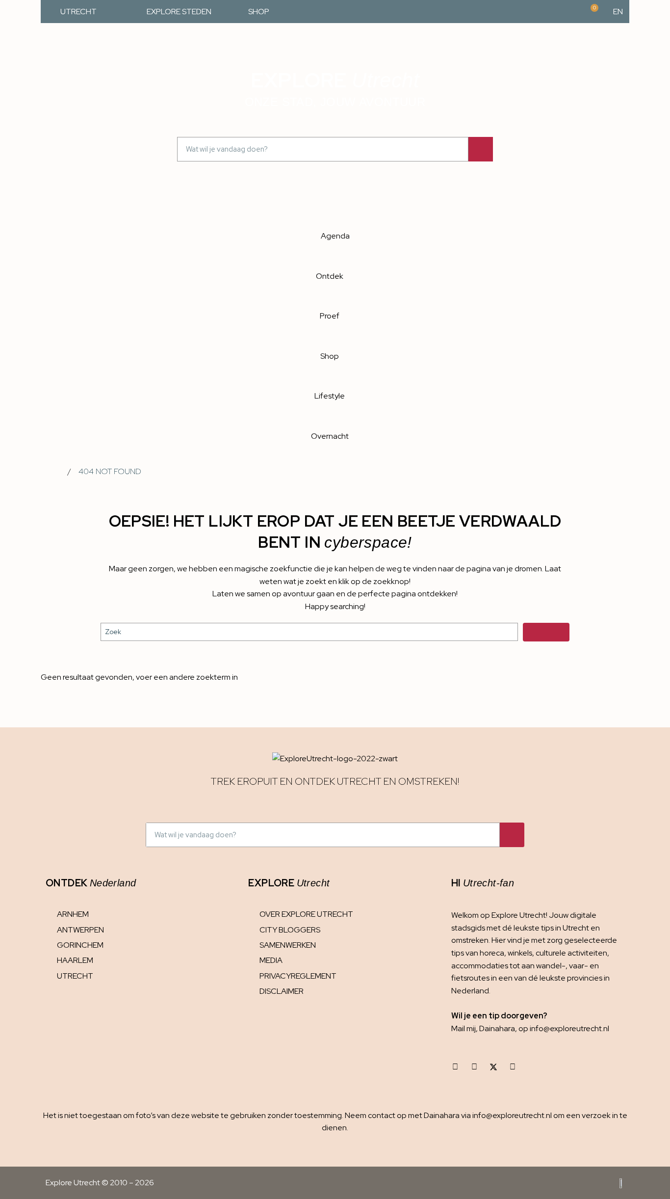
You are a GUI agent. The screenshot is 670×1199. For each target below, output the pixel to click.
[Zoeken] (480, 149)
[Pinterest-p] (512, 1067)
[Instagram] (455, 1067)
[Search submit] (546, 632)
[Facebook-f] (474, 1067)
